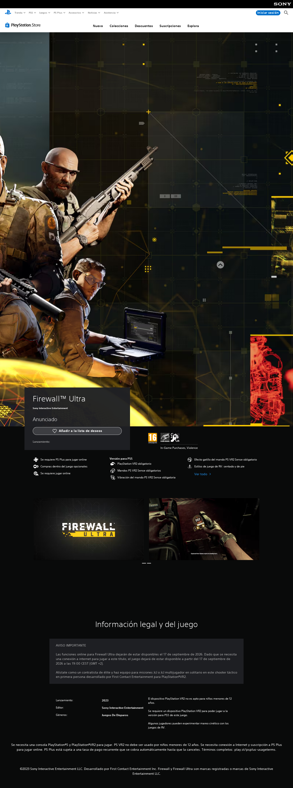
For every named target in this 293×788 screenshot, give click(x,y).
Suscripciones (170, 26)
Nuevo (98, 26)
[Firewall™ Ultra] (89, 529)
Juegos (43, 12)
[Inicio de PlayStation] (8, 12)
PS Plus (58, 12)
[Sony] (282, 7)
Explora (193, 26)
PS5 (31, 12)
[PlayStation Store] (24, 25)
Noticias (92, 12)
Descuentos (144, 26)
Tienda (18, 12)
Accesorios (75, 12)
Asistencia (110, 12)
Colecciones (119, 26)
